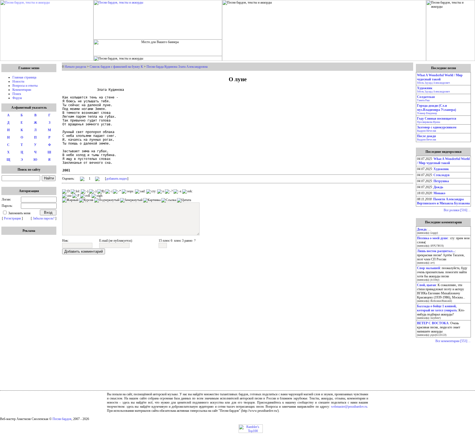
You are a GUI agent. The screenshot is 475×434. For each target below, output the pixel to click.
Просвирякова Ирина (428, 122)
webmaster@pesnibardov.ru (349, 406)
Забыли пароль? (43, 218)
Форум (17, 98)
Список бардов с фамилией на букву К (116, 67)
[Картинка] (152, 200)
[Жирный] (70, 200)
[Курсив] (86, 200)
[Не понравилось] (97, 179)
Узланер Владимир (427, 113)
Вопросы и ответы (25, 86)
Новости (18, 81)
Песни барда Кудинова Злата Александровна (177, 67)
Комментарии (21, 90)
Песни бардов (62, 419)
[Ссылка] (168, 200)
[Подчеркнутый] (106, 200)
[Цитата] (184, 200)
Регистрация (12, 218)
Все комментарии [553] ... (453, 341)
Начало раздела (75, 67)
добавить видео (116, 179)
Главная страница (24, 77)
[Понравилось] (82, 180)
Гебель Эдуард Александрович (433, 82)
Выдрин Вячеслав (426, 130)
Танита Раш (423, 100)
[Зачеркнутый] (131, 200)
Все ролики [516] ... (457, 210)
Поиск (16, 94)
